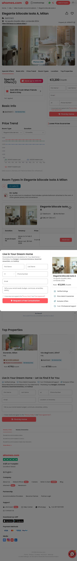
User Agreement (40, 296)
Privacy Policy (27, 296)
